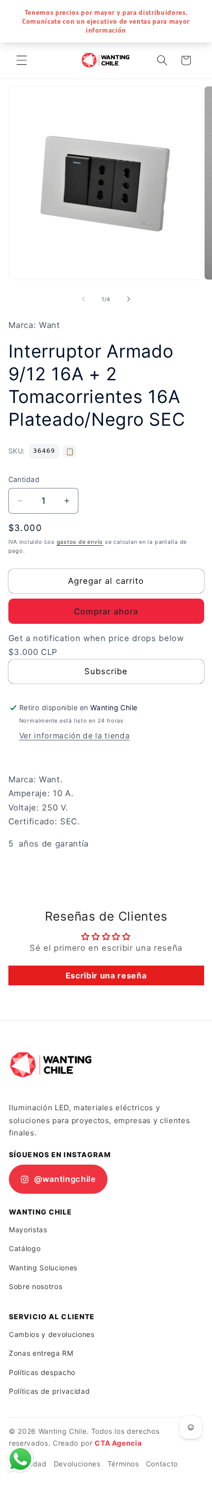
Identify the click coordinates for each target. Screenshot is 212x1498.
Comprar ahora (106, 611)
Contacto (162, 1463)
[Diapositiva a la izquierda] (83, 299)
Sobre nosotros (35, 1286)
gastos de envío (80, 541)
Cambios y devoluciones (52, 1334)
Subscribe (106, 671)
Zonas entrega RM (41, 1353)
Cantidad (24, 479)
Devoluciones (77, 1463)
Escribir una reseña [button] (106, 975)
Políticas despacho (42, 1372)
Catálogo (24, 1248)
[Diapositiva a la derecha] (129, 299)
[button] (22, 60)
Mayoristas (28, 1229)
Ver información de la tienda (74, 735)
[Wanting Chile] (51, 1065)
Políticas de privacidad (49, 1391)
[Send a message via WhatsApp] (20, 1459)
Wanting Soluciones (43, 1267)
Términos (123, 1463)
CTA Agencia (118, 1443)
